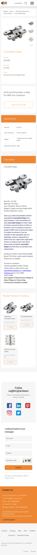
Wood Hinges (8, 13)
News (19, 531)
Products (4, 531)
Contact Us (11, 535)
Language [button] (17, 3)
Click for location (9, 520)
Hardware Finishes (23, 535)
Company (13, 531)
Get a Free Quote (18, 105)
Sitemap (33, 551)
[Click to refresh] (27, 461)
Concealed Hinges (20, 13)
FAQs (25, 531)
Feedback (32, 531)
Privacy (26, 551)
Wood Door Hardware (22, 11)
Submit (18, 467)
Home (11, 11)
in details (10, 327)
